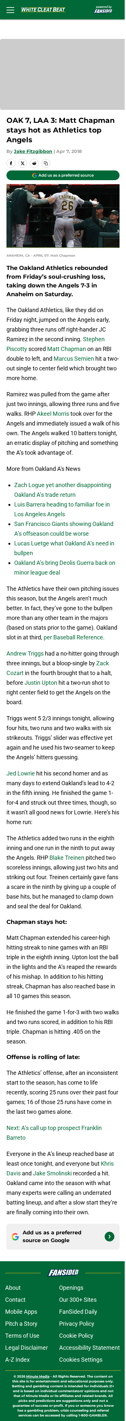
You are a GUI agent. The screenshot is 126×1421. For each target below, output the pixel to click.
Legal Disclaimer (26, 1347)
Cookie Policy (76, 1335)
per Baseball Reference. (74, 637)
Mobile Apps (21, 1311)
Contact (15, 1299)
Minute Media (37, 1376)
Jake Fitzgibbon (33, 151)
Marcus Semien (74, 358)
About (13, 1287)
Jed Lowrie (20, 773)
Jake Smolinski (52, 1173)
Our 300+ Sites (78, 1299)
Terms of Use (22, 1335)
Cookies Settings (80, 1359)
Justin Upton (41, 682)
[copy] (45, 163)
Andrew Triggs (25, 653)
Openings (71, 1287)
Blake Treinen (66, 857)
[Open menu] (10, 10)
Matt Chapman (66, 348)
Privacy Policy (76, 1323)
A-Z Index (17, 1359)
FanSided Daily (78, 1311)
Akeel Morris (53, 413)
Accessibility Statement (89, 1347)
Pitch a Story (21, 1323)
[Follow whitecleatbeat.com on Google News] (109, 1236)
